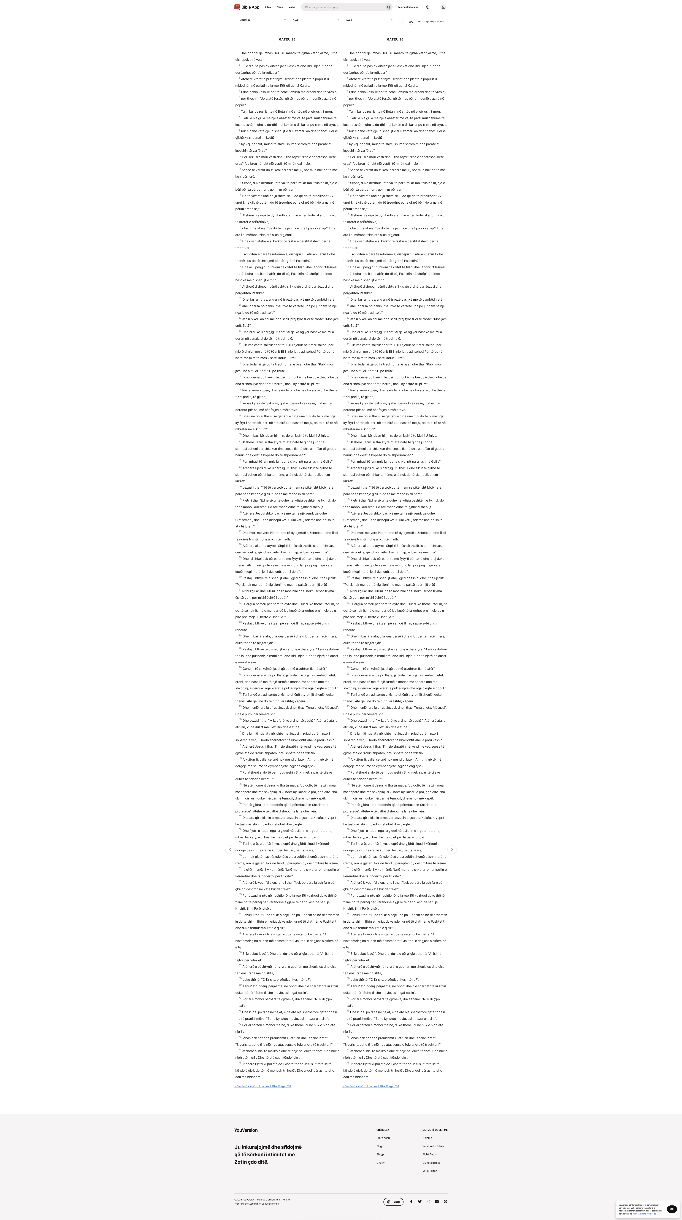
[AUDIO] (401, 21)
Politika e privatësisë (268, 1199)
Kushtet (287, 1199)
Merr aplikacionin (408, 7)
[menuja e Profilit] (441, 7)
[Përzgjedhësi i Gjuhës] (427, 7)
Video (292, 7)
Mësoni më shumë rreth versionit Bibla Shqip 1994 (262, 1086)
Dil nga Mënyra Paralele (433, 21)
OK (672, 1209)
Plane (280, 7)
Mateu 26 (245, 19)
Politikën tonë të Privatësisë (644, 1213)
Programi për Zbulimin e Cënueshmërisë (256, 1203)
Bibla (268, 7)
